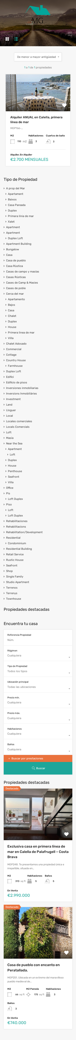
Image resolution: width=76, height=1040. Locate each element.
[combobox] (38, 57)
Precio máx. (13, 713)
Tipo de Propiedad (17, 666)
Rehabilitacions (16, 526)
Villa (10, 338)
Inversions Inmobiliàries (21, 393)
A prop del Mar (15, 188)
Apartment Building (18, 243)
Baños (10, 744)
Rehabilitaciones (16, 521)
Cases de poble (16, 288)
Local (9, 415)
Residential (13, 537)
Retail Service (15, 554)
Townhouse (13, 598)
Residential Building (19, 549)
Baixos (12, 199)
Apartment (13, 227)
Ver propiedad (38, 104)
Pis (8, 493)
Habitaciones (14, 728)
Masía (9, 438)
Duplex (12, 210)
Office (9, 487)
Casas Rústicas (16, 277)
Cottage (11, 354)
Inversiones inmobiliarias (22, 388)
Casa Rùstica (14, 266)
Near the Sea (14, 443)
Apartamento (16, 299)
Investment (13, 399)
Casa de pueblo (16, 260)
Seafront (13, 476)
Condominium (17, 543)
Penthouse (15, 471)
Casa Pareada (16, 205)
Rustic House (14, 560)
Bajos (11, 304)
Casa (9, 255)
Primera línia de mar (21, 216)
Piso (9, 504)
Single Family (14, 576)
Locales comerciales (19, 421)
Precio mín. (13, 697)
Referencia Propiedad (19, 635)
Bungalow (12, 249)
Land (9, 404)
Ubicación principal (17, 681)
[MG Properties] (38, 25)
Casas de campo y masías (22, 271)
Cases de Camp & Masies (22, 282)
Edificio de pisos (16, 382)
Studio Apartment (17, 582)
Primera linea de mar (21, 332)
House (12, 327)
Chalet (12, 316)
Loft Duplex (15, 499)
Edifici (10, 377)
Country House (16, 360)
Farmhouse (15, 365)
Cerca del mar (15, 293)
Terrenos (12, 587)
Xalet (11, 221)
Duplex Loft (15, 238)
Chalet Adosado (16, 343)
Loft (8, 432)
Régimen (12, 650)
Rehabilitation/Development (24, 532)
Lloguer (11, 410)
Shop (9, 571)
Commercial (13, 349)
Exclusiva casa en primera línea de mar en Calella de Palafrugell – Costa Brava (38, 851)
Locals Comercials (18, 426)
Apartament (15, 194)
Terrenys (11, 593)
